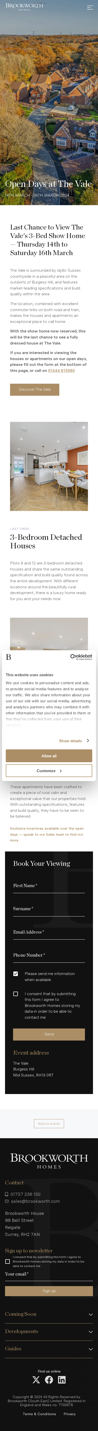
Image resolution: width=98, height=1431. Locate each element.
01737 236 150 (25, 1194)
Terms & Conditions (39, 1414)
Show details (70, 740)
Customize (46, 770)
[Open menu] (90, 8)
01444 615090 (61, 370)
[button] (49, 1315)
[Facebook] (49, 1380)
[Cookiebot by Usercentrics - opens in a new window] (70, 657)
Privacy (70, 1414)
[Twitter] (36, 1380)
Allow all (49, 756)
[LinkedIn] (62, 1380)
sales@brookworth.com (35, 1201)
